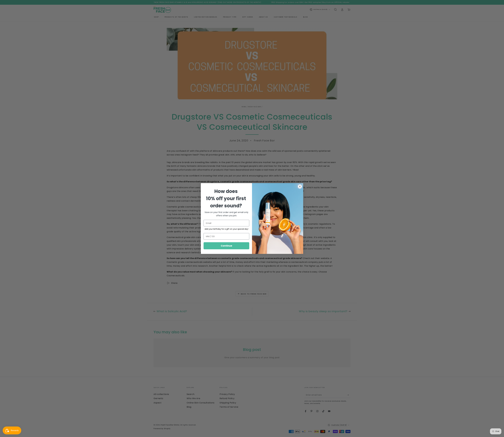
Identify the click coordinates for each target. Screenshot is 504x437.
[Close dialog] (300, 186)
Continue (226, 245)
